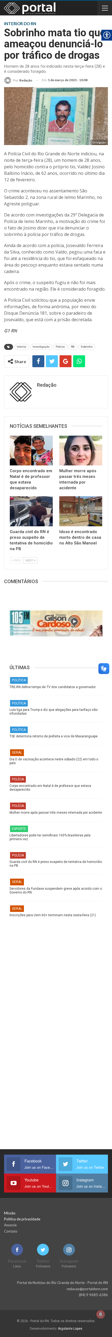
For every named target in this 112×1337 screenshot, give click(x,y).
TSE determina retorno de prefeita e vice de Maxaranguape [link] (54, 736)
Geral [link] (17, 752)
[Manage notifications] (100, 1314)
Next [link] (30, 560)
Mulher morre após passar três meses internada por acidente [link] (56, 812)
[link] (18, 80)
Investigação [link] (41, 346)
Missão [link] (9, 1213)
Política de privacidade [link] (22, 1219)
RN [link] (72, 346)
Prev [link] (17, 560)
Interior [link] (21, 346)
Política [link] (19, 680)
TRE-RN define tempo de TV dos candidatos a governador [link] (53, 687)
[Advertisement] (56, 975)
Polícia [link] (60, 346)
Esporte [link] (19, 829)
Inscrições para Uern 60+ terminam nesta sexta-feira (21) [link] (53, 915)
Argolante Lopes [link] (70, 1329)
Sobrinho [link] (86, 346)
